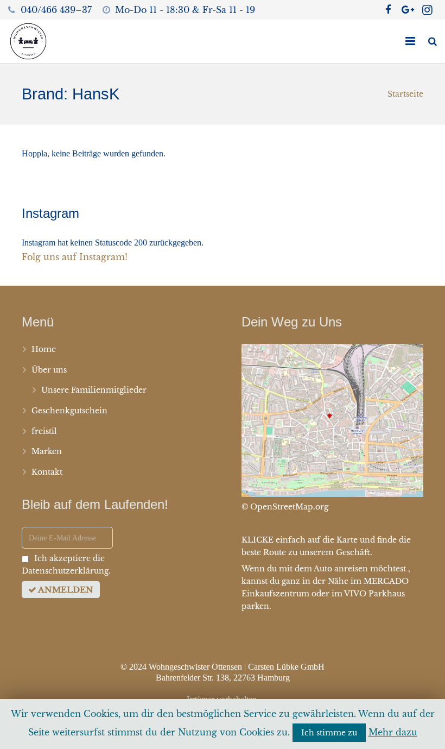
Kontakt (46, 472)
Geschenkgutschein (69, 411)
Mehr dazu (392, 732)
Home (43, 349)
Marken (46, 451)
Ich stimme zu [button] (329, 733)
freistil (44, 431)
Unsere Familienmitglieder (94, 390)
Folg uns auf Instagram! (75, 256)
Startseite (405, 94)
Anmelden (64, 589)
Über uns (49, 370)
